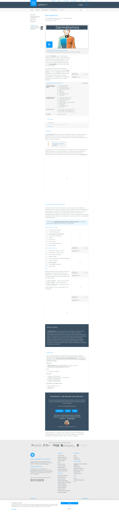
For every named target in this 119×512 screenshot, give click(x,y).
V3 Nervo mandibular (51, 284)
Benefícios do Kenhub (78, 470)
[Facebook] (31, 480)
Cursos (81, 5)
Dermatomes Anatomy (62, 365)
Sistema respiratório (62, 485)
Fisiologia (60, 473)
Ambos (74, 410)
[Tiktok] (43, 480)
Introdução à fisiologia (63, 475)
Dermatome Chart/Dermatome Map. (55, 366)
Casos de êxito (77, 471)
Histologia (76, 453)
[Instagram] (37, 480)
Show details (14, 509)
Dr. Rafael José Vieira (68, 18)
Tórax (59, 462)
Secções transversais (62, 469)
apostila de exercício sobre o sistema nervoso (66, 221)
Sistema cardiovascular (63, 480)
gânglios (58, 71)
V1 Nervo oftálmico (51, 280)
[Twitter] (40, 480)
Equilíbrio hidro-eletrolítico (64, 490)
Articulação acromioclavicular (56, 234)
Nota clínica (33, 19)
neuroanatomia (83, 154)
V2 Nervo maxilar (50, 282)
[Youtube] (34, 480)
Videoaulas (59, 410)
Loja (74, 481)
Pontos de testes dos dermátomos (57, 124)
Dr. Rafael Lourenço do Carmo (54, 18)
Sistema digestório (62, 487)
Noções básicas (61, 455)
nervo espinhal (52, 64)
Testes (67, 410)
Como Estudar (77, 461)
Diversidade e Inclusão (36, 466)
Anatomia (37, 9)
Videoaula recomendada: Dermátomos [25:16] (57, 50)
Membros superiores (62, 457)
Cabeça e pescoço (62, 465)
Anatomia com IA (77, 473)
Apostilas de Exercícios (79, 468)
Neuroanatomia (45, 9)
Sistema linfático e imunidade (64, 482)
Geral (75, 455)
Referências (33, 21)
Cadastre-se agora (33, 25)
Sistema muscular (62, 477)
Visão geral (32, 14)
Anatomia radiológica (62, 470)
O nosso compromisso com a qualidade (40, 459)
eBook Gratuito (77, 466)
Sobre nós (33, 498)
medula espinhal (50, 134)
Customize (69, 508)
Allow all (69, 503)
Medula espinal (53, 9)
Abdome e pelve (61, 464)
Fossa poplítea (52, 262)
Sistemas (76, 457)
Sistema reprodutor (62, 492)
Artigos (86, 5)
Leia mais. (70, 418)
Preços (75, 478)
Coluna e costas (61, 460)
